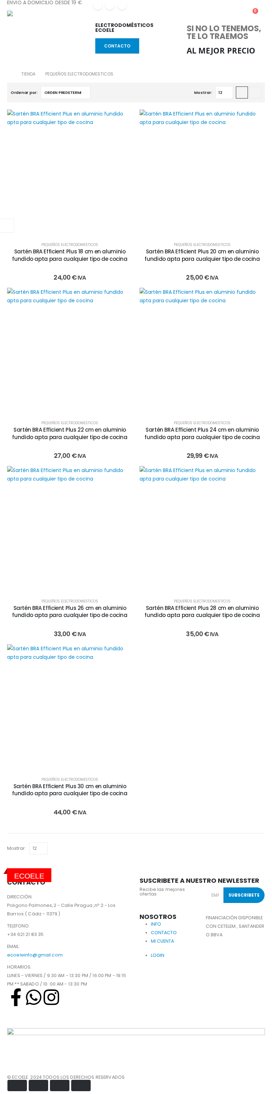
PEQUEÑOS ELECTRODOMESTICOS (69, 244)
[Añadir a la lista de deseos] (122, 120)
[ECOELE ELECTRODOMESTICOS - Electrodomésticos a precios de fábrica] (26, 14)
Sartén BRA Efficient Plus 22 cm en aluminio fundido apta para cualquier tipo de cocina (69, 433)
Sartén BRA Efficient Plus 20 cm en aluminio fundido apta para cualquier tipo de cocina (202, 255)
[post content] (69, 172)
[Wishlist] (234, 14)
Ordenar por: (24, 92)
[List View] (255, 92)
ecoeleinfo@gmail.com (35, 955)
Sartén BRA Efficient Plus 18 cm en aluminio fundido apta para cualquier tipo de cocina (69, 255)
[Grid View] (242, 92)
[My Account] (218, 14)
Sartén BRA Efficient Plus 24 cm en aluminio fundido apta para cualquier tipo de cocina (202, 433)
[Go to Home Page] (9, 74)
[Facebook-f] (16, 997)
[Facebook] (98, 5)
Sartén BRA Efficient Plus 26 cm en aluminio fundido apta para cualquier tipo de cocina (69, 611)
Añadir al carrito (75, 227)
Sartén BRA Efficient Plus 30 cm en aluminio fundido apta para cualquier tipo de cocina (69, 789)
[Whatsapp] (33, 997)
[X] (110, 5)
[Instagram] (122, 5)
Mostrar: (203, 92)
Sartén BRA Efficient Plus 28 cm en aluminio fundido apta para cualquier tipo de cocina (202, 611)
